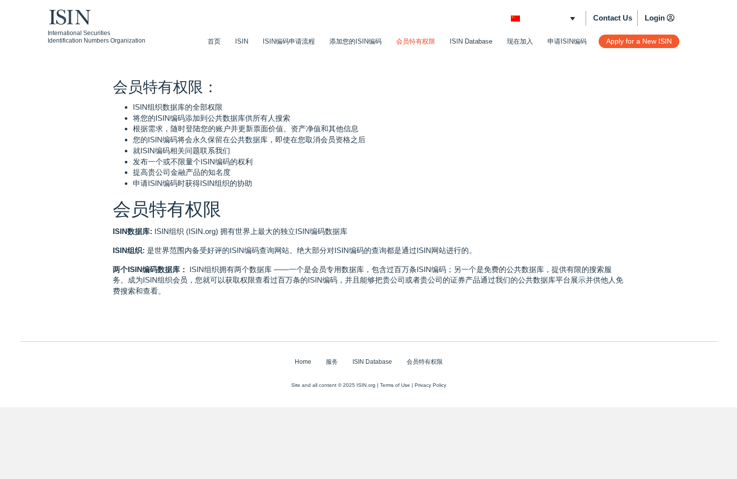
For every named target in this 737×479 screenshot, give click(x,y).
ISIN (241, 41)
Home (303, 361)
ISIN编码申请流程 (289, 41)
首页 (214, 41)
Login (655, 18)
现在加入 (520, 41)
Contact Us (612, 18)
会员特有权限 (415, 41)
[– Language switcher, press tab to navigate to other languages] (543, 18)
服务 (332, 361)
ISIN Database (471, 41)
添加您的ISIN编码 (355, 41)
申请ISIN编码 (567, 41)
